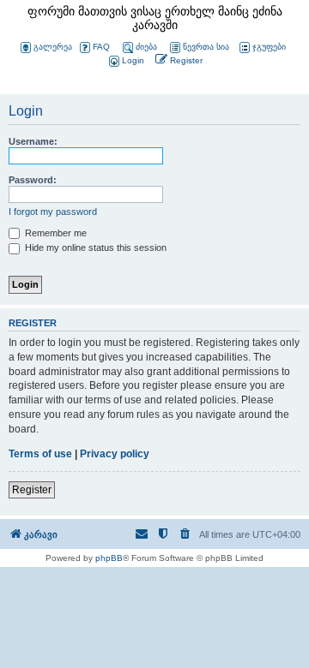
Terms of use (40, 454)
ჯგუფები (269, 46)
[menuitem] (125, 61)
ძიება (146, 46)
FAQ (101, 46)
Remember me (54, 233)
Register (32, 490)
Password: (33, 180)
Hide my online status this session (94, 247)
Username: (33, 141)
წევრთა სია (206, 46)
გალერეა (52, 46)
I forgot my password (53, 211)
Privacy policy (114, 454)
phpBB (109, 558)
